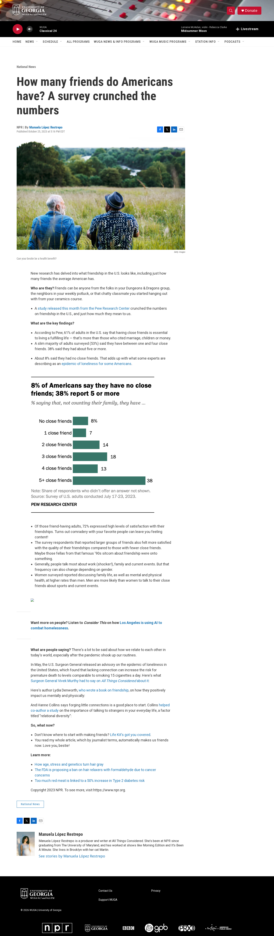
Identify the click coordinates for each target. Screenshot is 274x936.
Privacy (155, 890)
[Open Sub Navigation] (37, 41)
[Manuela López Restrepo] (26, 844)
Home (17, 41)
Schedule (50, 41)
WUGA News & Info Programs (117, 41)
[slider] (36, 29)
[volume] (29, 29)
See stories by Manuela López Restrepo (72, 856)
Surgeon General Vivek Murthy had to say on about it (90, 681)
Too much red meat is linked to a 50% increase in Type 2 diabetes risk (90, 780)
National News (26, 67)
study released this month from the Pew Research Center (84, 308)
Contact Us (105, 890)
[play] (17, 29)
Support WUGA (107, 899)
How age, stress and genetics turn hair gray (69, 764)
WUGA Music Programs (168, 41)
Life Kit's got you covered (130, 735)
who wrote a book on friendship (104, 690)
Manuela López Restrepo (45, 127)
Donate (251, 10)
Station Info (205, 41)
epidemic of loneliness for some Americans (96, 364)
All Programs (78, 41)
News (29, 41)
